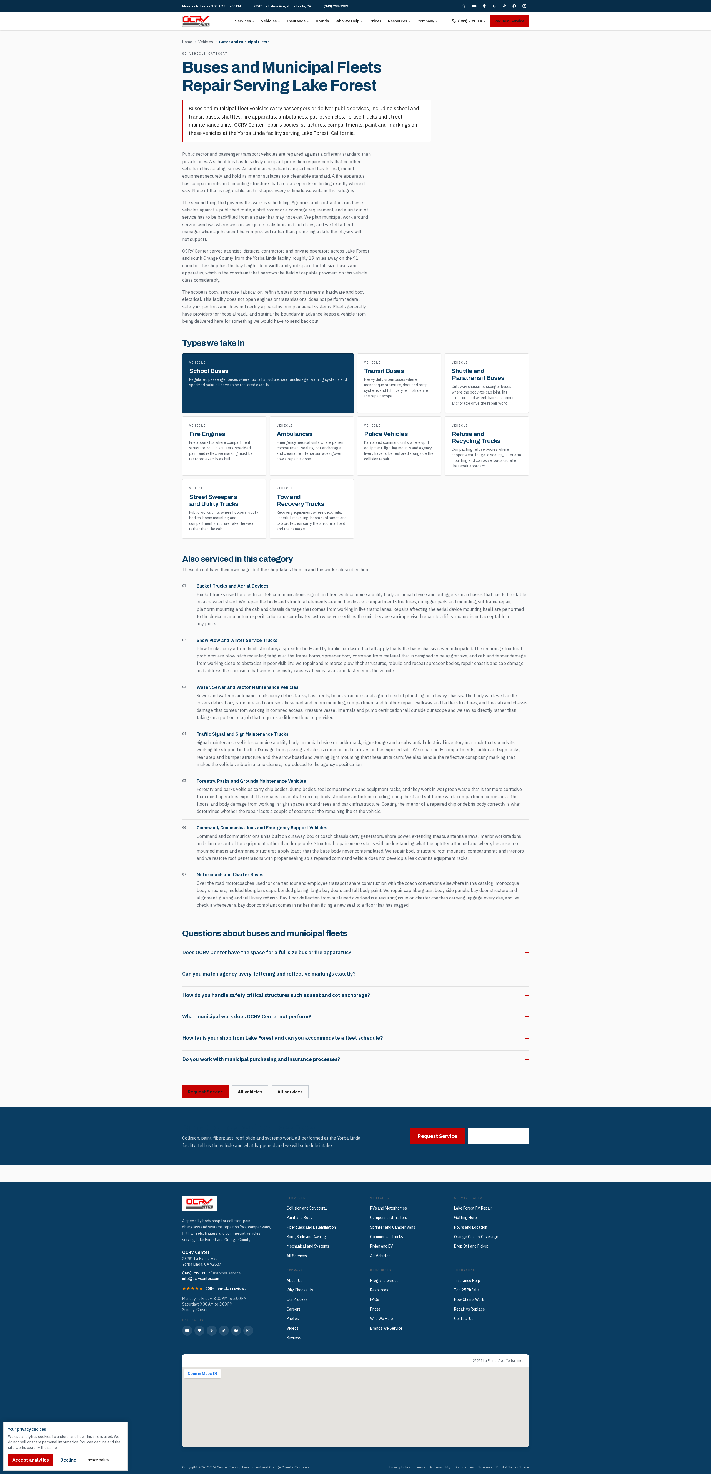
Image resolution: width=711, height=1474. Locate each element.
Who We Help (347, 21)
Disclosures (464, 1467)
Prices (375, 21)
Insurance (296, 21)
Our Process (297, 1299)
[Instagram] (524, 6)
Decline (68, 1460)
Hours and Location (470, 1227)
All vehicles (250, 1092)
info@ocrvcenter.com (200, 1278)
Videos (293, 1328)
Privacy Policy (400, 1467)
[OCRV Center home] (196, 21)
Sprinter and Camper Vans (392, 1227)
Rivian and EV (381, 1246)
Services (243, 21)
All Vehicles (380, 1255)
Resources (397, 21)
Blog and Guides (384, 1280)
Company (425, 21)
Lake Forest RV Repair (473, 1208)
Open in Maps (199, 1360)
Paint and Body (299, 1217)
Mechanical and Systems (308, 1246)
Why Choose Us (300, 1289)
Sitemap (485, 1467)
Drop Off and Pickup (471, 1246)
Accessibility (440, 1467)
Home (187, 41)
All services (290, 1092)
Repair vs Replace (469, 1309)
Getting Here (465, 1217)
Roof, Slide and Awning (306, 1236)
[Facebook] (514, 6)
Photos (293, 1318)
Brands (322, 21)
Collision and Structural (307, 1208)
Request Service (509, 21)
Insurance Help (467, 1280)
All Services (297, 1255)
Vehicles (269, 21)
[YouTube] (474, 6)
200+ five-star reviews (225, 1288)
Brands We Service (386, 1328)
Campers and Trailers (388, 1217)
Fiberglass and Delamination (311, 1227)
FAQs (374, 1299)
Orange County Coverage (476, 1236)
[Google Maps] (484, 6)
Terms (420, 1467)
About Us (294, 1280)
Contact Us (464, 1318)
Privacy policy (97, 1459)
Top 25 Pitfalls (467, 1289)
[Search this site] (463, 6)
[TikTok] (504, 6)
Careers (294, 1309)
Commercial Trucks (386, 1236)
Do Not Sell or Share (512, 1467)
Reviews (294, 1337)
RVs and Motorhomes (388, 1208)
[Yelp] (494, 6)
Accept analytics (30, 1460)
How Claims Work (469, 1299)
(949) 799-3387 (336, 6)
